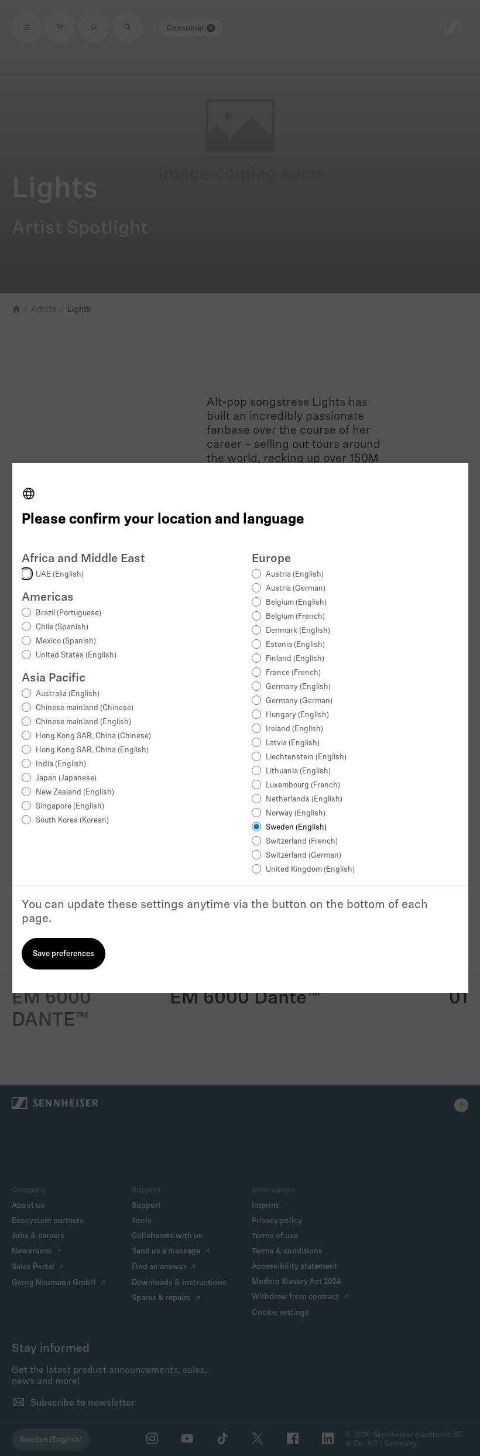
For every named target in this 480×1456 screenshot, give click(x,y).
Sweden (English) (296, 827)
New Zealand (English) (75, 792)
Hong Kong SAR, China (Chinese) (93, 736)
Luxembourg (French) (303, 785)
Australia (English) (68, 694)
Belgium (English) (296, 603)
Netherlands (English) (304, 799)
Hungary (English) (297, 715)
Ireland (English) (294, 729)
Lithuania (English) (298, 771)
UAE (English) (60, 574)
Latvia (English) (293, 743)
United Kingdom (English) (310, 869)
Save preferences (63, 954)
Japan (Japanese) (66, 778)
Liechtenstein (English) (306, 757)
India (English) (61, 764)
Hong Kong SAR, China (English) (92, 750)
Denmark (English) (298, 631)
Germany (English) (298, 687)
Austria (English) (295, 574)
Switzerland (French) (302, 841)
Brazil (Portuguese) (68, 613)
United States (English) (76, 655)
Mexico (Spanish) (66, 641)
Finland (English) (295, 659)
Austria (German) (295, 588)
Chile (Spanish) (62, 627)
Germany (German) (299, 701)
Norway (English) (295, 813)
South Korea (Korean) (72, 820)
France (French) (293, 673)
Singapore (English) (70, 806)
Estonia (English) (295, 645)
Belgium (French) (295, 617)
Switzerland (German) (303, 855)
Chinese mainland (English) (83, 722)
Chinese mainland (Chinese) (84, 708)
